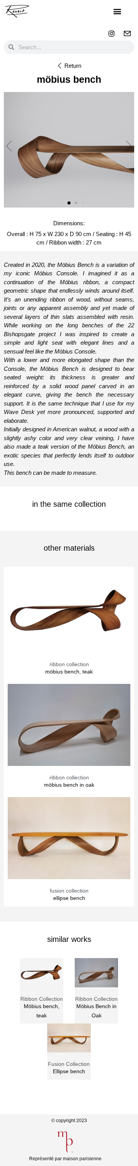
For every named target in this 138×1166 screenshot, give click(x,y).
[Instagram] (111, 33)
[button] (117, 11)
